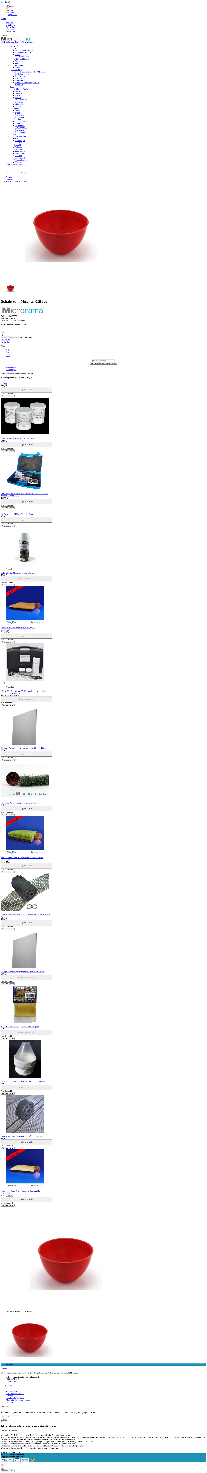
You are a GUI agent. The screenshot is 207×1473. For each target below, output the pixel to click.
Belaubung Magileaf (23, 52)
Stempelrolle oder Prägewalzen (27, 83)
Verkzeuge (16, 70)
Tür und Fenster (21, 121)
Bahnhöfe (19, 102)
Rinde (17, 55)
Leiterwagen (20, 141)
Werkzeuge (19, 115)
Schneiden (19, 85)
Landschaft (12, 46)
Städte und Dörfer (19, 89)
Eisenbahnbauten (19, 100)
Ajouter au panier (26, 390)
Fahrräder (19, 147)
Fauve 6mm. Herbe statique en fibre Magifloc (18, 628)
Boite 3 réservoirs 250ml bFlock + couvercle (18, 439)
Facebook (9, 1364)
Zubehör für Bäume (22, 57)
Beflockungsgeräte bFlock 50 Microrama (30, 72)
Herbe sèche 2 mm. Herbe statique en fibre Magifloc (20, 1191)
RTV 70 (4, 384)
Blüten (17, 61)
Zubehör (16, 119)
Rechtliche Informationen (15, 1398)
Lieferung (9, 1396)
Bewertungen (11, 370)
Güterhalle (19, 104)
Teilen (8, 350)
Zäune (17, 123)
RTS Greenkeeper (22, 74)
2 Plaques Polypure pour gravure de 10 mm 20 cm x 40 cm (23, 748)
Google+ (9, 354)
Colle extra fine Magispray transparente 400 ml (18, 573)
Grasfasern (19, 63)
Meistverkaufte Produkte (15, 1394)
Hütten (17, 111)
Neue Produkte (11, 1391)
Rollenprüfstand (21, 158)
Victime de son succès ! (26, 579)
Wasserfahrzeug (18, 160)
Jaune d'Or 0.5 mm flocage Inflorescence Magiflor (20, 1027)
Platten (17, 68)
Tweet (8, 352)
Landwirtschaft (18, 136)
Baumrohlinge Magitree (24, 50)
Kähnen (18, 162)
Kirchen (18, 95)
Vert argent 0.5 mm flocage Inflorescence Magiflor (20, 803)
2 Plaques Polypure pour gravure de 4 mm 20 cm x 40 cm (23, 972)
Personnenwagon (21, 154)
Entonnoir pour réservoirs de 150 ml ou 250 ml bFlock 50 (23, 1081)
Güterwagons (20, 151)
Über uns (4, 1369)
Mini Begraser (20, 76)
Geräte (17, 138)
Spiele (17, 113)
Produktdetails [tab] (11, 367)
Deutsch (11, 8)
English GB (12, 15)
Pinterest (9, 356)
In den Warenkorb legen (10, 337)
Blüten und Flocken (20, 59)
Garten (15, 108)
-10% (3, 683)
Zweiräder (16, 145)
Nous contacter (11, 1381)
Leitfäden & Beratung (14, 164)
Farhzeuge (11, 134)
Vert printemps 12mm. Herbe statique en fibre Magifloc (22, 858)
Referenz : (5, 316)
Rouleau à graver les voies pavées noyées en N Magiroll (22, 1136)
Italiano (10, 10)
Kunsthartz (19, 80)
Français (11, 6)
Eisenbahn (16, 149)
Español (11, 12)
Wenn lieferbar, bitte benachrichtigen (103, 363)
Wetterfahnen (20, 126)
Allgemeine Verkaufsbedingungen (19, 1400)
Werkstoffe (17, 65)
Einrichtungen (20, 132)
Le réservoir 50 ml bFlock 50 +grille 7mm (17, 514)
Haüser (18, 91)
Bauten (10, 87)
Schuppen (19, 93)
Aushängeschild (21, 128)
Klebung (18, 78)
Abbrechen (5, 1471)
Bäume (15, 48)
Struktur (18, 98)
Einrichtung (19, 117)
